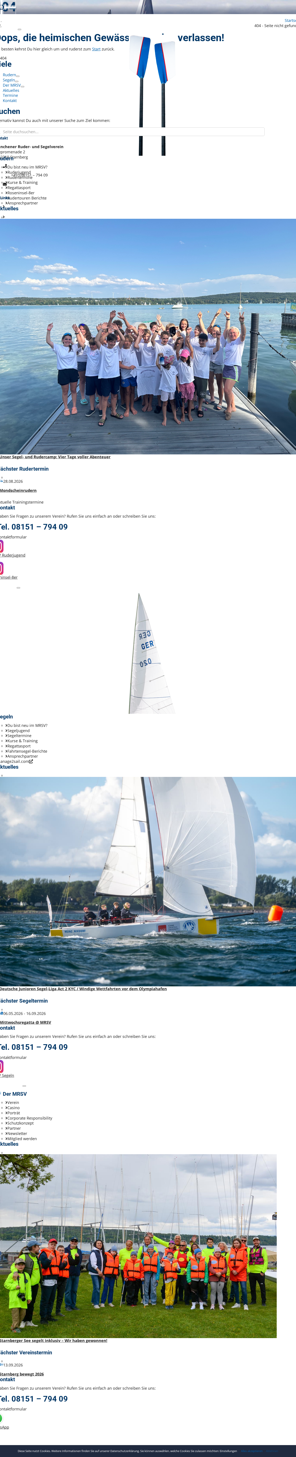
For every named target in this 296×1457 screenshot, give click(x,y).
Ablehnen (272, 1451)
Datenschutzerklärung (124, 1451)
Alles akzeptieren (252, 1451)
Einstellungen (229, 1451)
